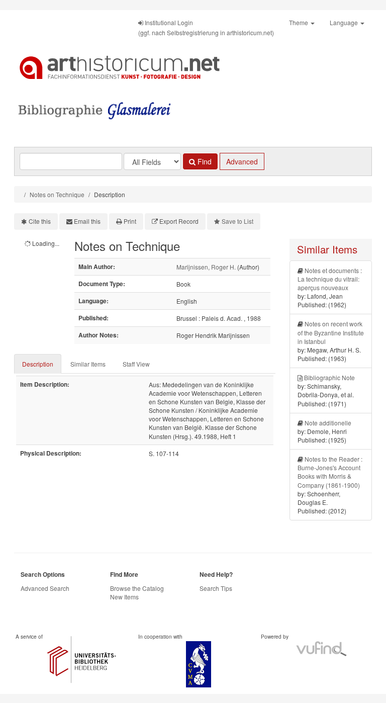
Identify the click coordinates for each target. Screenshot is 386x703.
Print (130, 221)
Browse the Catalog (137, 588)
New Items (124, 596)
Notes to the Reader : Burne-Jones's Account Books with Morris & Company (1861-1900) (330, 472)
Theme (299, 22)
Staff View (136, 364)
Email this (87, 221)
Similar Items (88, 364)
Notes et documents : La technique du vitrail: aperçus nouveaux (330, 279)
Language (344, 22)
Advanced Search (45, 588)
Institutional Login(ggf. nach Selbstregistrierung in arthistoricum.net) (206, 27)
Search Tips (216, 588)
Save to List (237, 221)
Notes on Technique (57, 194)
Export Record (179, 221)
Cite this (40, 221)
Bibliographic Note (329, 377)
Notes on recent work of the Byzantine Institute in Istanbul (331, 332)
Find (204, 161)
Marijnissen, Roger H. (206, 266)
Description (37, 364)
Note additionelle (328, 422)
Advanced (242, 161)
